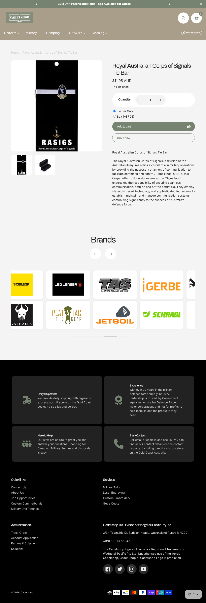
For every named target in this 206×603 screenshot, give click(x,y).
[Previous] (37, 4)
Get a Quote (111, 503)
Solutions (17, 548)
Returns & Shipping (24, 543)
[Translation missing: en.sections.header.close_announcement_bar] (201, 4)
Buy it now (123, 137)
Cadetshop (27, 592)
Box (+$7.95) (125, 116)
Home (15, 52)
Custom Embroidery (116, 498)
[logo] (49, 315)
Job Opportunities (23, 498)
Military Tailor (112, 487)
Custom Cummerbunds (26, 503)
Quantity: (124, 99)
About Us (17, 492)
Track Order (19, 532)
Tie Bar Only (125, 111)
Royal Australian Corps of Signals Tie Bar (50, 52)
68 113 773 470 (121, 541)
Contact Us (18, 487)
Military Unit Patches (25, 508)
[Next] (169, 4)
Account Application (24, 538)
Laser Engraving (114, 492)
